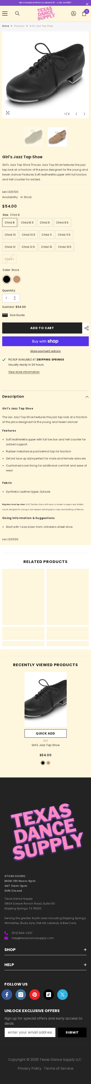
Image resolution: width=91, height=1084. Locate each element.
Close (87, 4)
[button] (76, 114)
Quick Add (45, 733)
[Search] (17, 13)
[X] (62, 994)
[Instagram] (20, 994)
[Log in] (73, 13)
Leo (4, 192)
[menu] (5, 13)
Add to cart (42, 328)
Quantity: (9, 290)
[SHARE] (85, 328)
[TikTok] (48, 994)
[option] (45, 74)
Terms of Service (58, 1068)
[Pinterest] (34, 994)
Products (19, 26)
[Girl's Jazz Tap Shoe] (46, 699)
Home (5, 26)
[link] (23, 636)
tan (48, 763)
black (43, 763)
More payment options (45, 351)
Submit (72, 1032)
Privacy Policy (30, 1068)
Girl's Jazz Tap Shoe (45, 745)
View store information (24, 372)
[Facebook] (7, 994)
